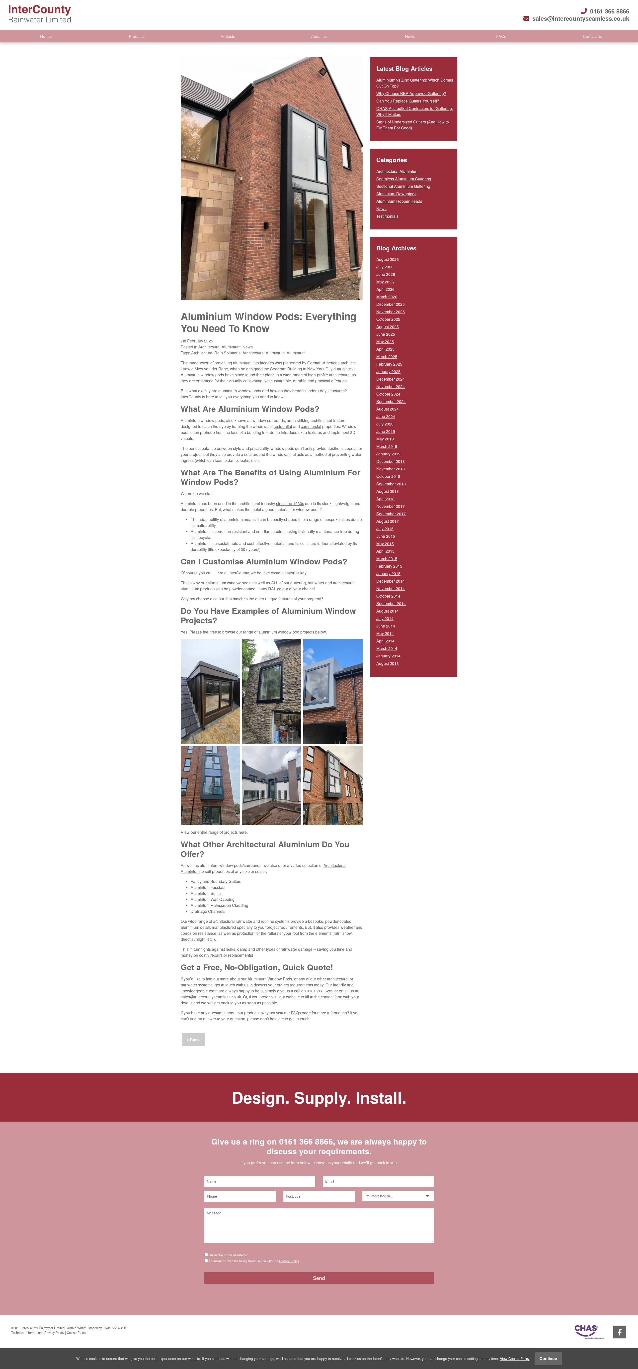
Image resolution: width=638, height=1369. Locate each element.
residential (283, 426)
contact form (331, 997)
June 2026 (385, 274)
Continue (548, 1358)
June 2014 (385, 626)
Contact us (592, 36)
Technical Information (26, 1332)
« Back (193, 1040)
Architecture (201, 353)
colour (282, 589)
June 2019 (385, 431)
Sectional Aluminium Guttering (403, 186)
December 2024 (390, 379)
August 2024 (387, 409)
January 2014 (388, 656)
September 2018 (391, 484)
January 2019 (388, 454)
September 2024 (391, 401)
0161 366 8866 (609, 11)
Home (45, 36)
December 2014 (390, 581)
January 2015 (388, 573)
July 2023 (385, 424)
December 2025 (390, 304)
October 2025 (388, 319)
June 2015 (385, 536)
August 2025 (387, 326)
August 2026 (387, 259)
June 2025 (385, 334)
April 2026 (385, 289)
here (243, 832)
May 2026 (385, 282)
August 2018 (387, 491)
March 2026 (386, 297)
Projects (228, 36)
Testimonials (387, 216)
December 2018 (390, 461)
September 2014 (391, 603)
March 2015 (386, 558)
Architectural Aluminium (219, 347)
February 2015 (389, 566)
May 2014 (385, 633)
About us (319, 36)
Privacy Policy (289, 1261)
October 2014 (388, 596)
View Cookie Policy (515, 1358)
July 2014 (385, 618)
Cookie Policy (76, 1332)
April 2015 (385, 551)
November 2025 (390, 312)
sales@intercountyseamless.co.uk (580, 18)
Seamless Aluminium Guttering (403, 179)
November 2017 (390, 506)
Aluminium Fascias (207, 887)
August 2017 (387, 521)
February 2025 (389, 364)
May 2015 (385, 543)
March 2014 (386, 648)
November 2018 (390, 469)
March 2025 (386, 356)
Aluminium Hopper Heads (399, 201)
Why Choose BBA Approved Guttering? (411, 93)
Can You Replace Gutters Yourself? (407, 101)
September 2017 (391, 514)
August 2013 (387, 663)
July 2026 (385, 267)
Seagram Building (286, 369)
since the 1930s (290, 503)
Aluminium (296, 353)
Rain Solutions (227, 353)
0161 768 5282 (320, 991)
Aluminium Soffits (206, 893)
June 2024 (385, 416)
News (410, 36)
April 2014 (385, 641)
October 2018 (388, 476)
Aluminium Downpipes (396, 194)
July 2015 (385, 528)
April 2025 (385, 349)
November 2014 (390, 588)
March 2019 (386, 446)
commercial (311, 426)
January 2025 (388, 371)
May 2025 (385, 341)
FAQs (501, 36)
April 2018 (385, 499)
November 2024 (390, 386)
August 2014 (387, 611)
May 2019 (385, 439)
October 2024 (388, 394)
